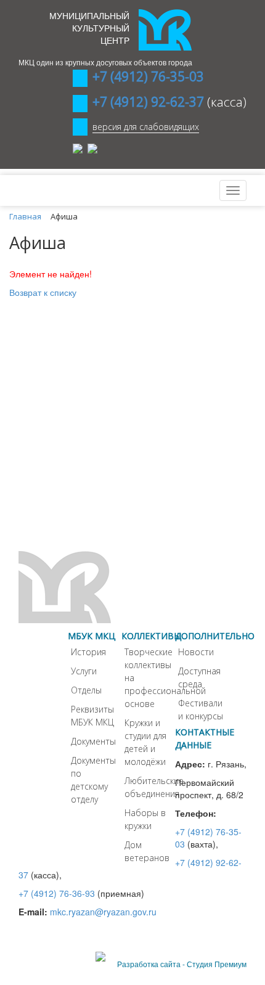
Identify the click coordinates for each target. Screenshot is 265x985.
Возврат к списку (42, 292)
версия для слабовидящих (145, 127)
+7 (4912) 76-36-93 (56, 893)
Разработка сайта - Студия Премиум (182, 963)
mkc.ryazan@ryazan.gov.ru (103, 911)
